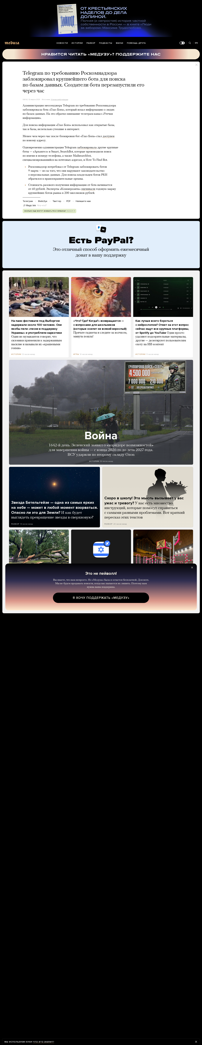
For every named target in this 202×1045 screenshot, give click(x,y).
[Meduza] (12, 42)
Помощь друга (136, 43)
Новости (62, 43)
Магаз (119, 43)
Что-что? (42, 205)
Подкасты (105, 43)
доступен (108, 136)
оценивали (88, 189)
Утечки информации (59, 99)
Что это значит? (43, 1042)
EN (196, 43)
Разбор (91, 43)
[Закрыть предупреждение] (196, 1042)
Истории (77, 43)
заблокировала (87, 147)
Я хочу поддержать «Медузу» (101, 598)
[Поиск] (189, 43)
